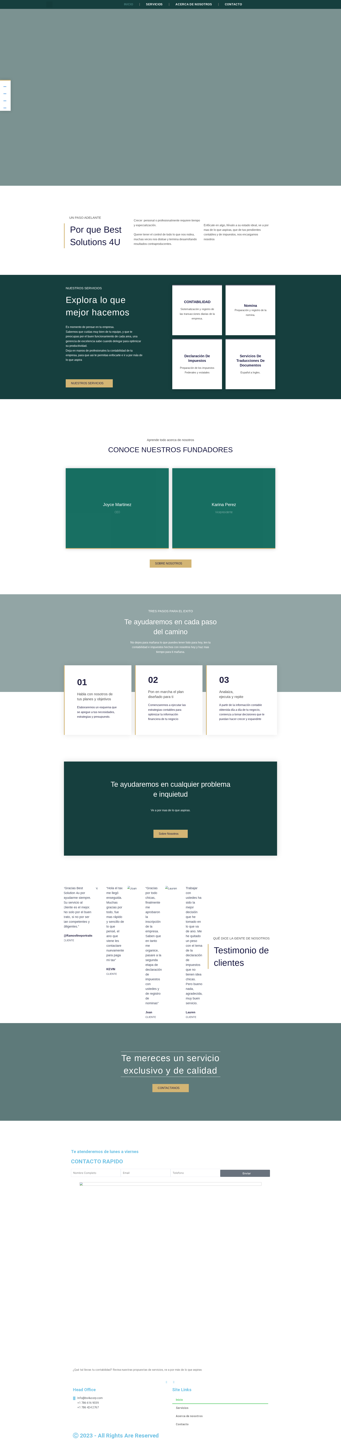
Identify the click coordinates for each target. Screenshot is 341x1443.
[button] (49, 4)
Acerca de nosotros (193, 4)
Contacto (233, 4)
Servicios (154, 4)
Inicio (128, 4)
